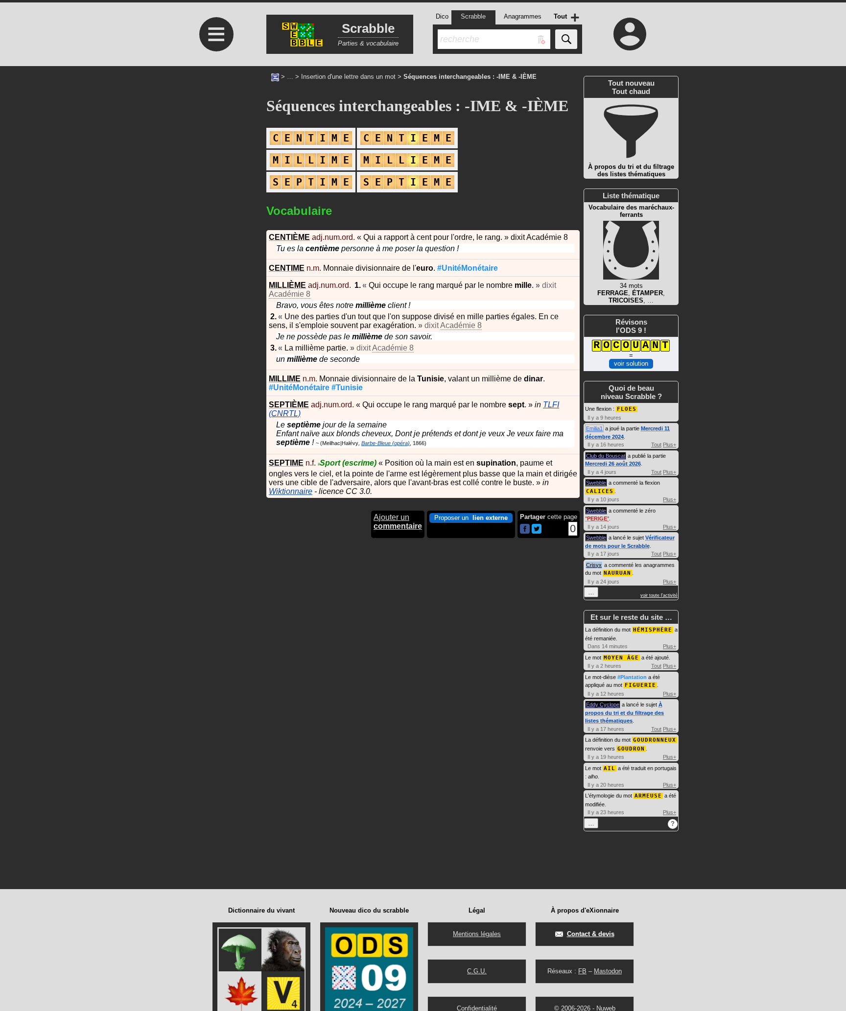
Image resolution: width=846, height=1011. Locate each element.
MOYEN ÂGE (621, 658)
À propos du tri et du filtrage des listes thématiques (624, 713)
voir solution (631, 363)
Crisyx (594, 565)
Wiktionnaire (290, 491)
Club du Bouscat (605, 456)
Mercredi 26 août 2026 (613, 464)
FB (582, 971)
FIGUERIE (640, 685)
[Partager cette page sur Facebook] (525, 529)
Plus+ (669, 444)
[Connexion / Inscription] (630, 33)
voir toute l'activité (659, 595)
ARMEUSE (648, 796)
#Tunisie (347, 387)
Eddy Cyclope (602, 704)
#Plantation (632, 677)
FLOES (626, 409)
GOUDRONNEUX (654, 740)
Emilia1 (594, 428)
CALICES (599, 491)
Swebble (596, 483)
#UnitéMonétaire (467, 267)
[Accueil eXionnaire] (275, 76)
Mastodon (608, 971)
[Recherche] (566, 39)
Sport (347, 462)
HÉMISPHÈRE (652, 630)
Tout (656, 444)
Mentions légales (477, 934)
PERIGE (597, 518)
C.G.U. (477, 971)
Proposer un (471, 517)
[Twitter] (536, 531)
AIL (609, 768)
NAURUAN (617, 573)
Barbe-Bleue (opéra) (385, 443)
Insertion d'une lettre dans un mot (348, 76)
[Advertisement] (215, 245)
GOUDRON (631, 749)
